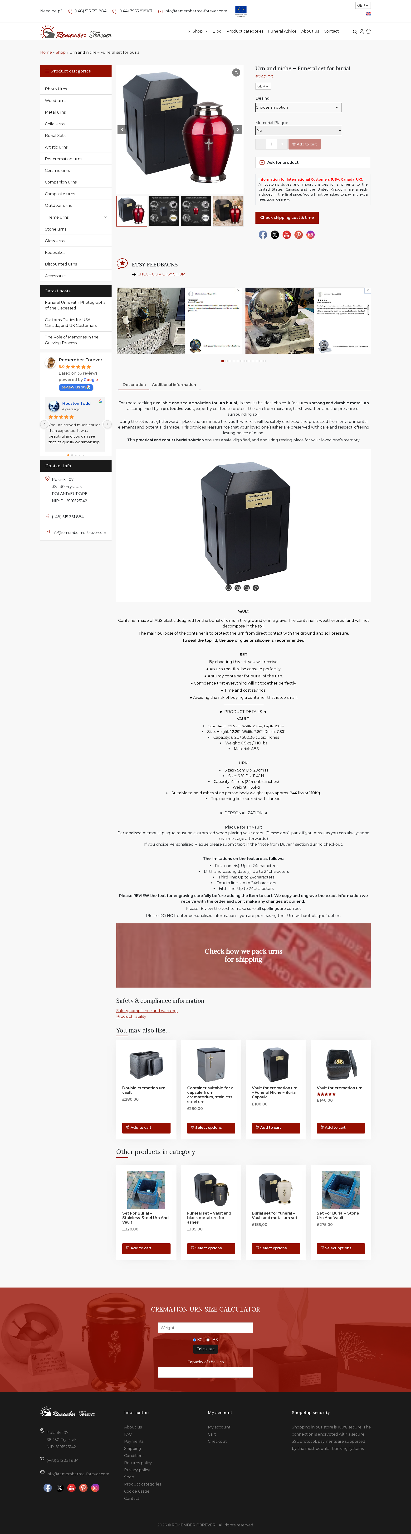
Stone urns (55, 229)
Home (46, 52)
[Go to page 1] (72, 455)
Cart (212, 1434)
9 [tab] (253, 361)
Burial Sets (55, 135)
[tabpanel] (179, 321)
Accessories (55, 276)
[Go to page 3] (79, 454)
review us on (74, 387)
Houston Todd (78, 403)
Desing (262, 98)
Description (134, 384)
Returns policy (138, 1463)
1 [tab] (222, 361)
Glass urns (54, 241)
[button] (237, 129)
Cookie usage (137, 1491)
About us (310, 31)
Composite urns (60, 194)
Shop (198, 31)
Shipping (132, 1448)
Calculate (205, 1349)
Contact (331, 31)
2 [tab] (226, 361)
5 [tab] (238, 361)
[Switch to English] (369, 14)
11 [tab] (260, 361)
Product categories (244, 31)
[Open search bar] (355, 31)
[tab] (134, 385)
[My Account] (361, 31)
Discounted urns (61, 264)
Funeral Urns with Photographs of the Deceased (75, 305)
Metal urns (55, 112)
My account (219, 1427)
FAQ (128, 1434)
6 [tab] (241, 361)
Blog (217, 31)
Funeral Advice (282, 31)
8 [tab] (249, 361)
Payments (133, 1441)
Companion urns (61, 182)
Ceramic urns (57, 170)
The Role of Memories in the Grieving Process (71, 340)
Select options (208, 1127)
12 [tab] (264, 361)
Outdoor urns (58, 205)
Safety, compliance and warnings (147, 1010)
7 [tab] (245, 361)
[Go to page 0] (68, 455)
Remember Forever (80, 359)
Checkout (217, 1441)
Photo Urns (56, 89)
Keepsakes (55, 252)
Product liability (131, 1016)
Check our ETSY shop (161, 274)
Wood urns (55, 100)
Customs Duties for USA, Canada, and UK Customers (71, 323)
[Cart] (368, 31)
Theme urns (56, 217)
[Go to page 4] (83, 454)
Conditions (134, 1455)
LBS (214, 1339)
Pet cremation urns (63, 159)
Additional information (174, 384)
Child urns (54, 124)
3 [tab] (230, 361)
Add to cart (307, 144)
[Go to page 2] (75, 455)
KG (200, 1339)
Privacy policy (137, 1470)
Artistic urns (56, 147)
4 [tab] (234, 361)
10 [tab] (257, 361)
